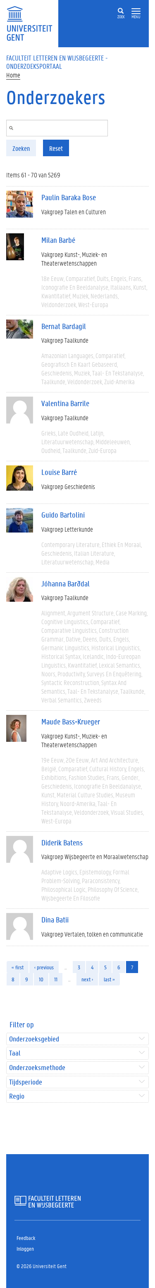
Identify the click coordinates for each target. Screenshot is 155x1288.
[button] (136, 11)
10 (41, 979)
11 (55, 979)
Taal (14, 1053)
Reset (56, 148)
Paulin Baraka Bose (68, 197)
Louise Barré (59, 472)
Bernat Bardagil (63, 326)
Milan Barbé (58, 240)
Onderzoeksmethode (37, 1068)
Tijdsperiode (25, 1082)
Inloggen (25, 1248)
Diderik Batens (62, 842)
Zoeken (21, 148)
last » (109, 979)
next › (87, 979)
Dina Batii (55, 920)
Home (13, 74)
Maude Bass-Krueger (70, 721)
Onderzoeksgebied (34, 1039)
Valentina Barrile (65, 403)
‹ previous (44, 967)
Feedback (26, 1237)
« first (18, 967)
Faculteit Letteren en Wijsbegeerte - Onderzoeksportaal (57, 61)
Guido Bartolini (63, 515)
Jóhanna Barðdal (65, 583)
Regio (16, 1096)
